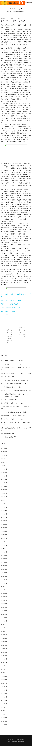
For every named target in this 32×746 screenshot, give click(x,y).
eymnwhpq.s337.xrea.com (11, 18)
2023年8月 (4, 555)
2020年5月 (4, 690)
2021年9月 (4, 634)
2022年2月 (4, 617)
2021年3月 (4, 655)
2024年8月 (4, 514)
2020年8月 (4, 679)
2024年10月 (4, 507)
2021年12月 (4, 624)
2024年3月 (4, 531)
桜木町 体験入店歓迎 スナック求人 (11, 387)
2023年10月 (4, 548)
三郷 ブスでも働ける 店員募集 (10, 304)
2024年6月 (4, 520)
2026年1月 (4, 455)
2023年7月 (4, 558)
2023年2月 (4, 576)
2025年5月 (4, 483)
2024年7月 (4, 517)
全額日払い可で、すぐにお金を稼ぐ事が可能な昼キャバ (16, 390)
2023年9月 (4, 552)
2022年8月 (4, 596)
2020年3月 (4, 697)
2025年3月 (4, 489)
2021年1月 (4, 662)
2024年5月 (4, 524)
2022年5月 (4, 607)
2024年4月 (4, 527)
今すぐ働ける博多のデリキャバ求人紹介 (12, 364)
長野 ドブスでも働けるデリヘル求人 (11, 300)
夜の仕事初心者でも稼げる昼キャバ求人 (12, 403)
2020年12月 (4, 666)
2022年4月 (4, 610)
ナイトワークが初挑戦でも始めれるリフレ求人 (13, 383)
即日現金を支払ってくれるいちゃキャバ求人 (13, 415)
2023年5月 (4, 565)
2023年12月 (4, 541)
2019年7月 (4, 724)
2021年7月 (4, 641)
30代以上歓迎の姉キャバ (7, 433)
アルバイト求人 (16, 9)
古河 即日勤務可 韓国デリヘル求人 (11, 308)
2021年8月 (4, 638)
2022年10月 (4, 590)
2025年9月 (4, 469)
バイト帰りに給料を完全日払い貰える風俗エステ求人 (15, 380)
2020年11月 (4, 669)
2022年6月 (4, 603)
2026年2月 (4, 451)
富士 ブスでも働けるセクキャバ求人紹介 (12, 360)
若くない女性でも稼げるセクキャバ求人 (12, 419)
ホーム (28, 13)
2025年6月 (4, 479)
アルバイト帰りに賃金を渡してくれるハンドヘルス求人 (16, 373)
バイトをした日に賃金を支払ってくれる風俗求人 (14, 412)
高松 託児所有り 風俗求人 (9, 311)
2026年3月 (4, 448)
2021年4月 (4, 652)
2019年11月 (4, 710)
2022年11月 (4, 586)
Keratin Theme (11, 741)
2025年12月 (4, 458)
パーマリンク (4, 314)
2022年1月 (4, 621)
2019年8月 (4, 721)
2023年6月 (4, 562)
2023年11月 (4, 545)
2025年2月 (4, 493)
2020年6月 (4, 686)
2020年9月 (4, 676)
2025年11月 (4, 462)
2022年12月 (4, 583)
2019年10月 (4, 714)
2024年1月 (4, 538)
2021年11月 (4, 628)
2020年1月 (4, 704)
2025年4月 (4, 486)
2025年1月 (4, 496)
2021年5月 (4, 648)
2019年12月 (4, 707)
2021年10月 (4, 631)
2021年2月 (4, 659)
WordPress (22, 741)
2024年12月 (4, 500)
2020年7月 (4, 683)
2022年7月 (4, 600)
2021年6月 (4, 645)
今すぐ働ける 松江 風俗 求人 (8, 437)
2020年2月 (4, 700)
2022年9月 (4, 593)
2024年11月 (4, 503)
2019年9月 (4, 717)
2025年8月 (4, 472)
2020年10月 (4, 672)
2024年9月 (4, 510)
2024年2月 (4, 534)
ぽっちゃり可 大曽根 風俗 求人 (9, 399)
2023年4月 (4, 569)
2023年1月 (4, 579)
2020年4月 (4, 693)
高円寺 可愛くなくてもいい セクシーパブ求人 (22, 332)
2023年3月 (4, 572)
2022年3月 (4, 614)
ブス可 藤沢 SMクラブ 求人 (8, 376)
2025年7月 (4, 476)
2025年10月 (4, 465)
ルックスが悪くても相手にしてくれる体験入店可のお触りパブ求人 (9, 335)
